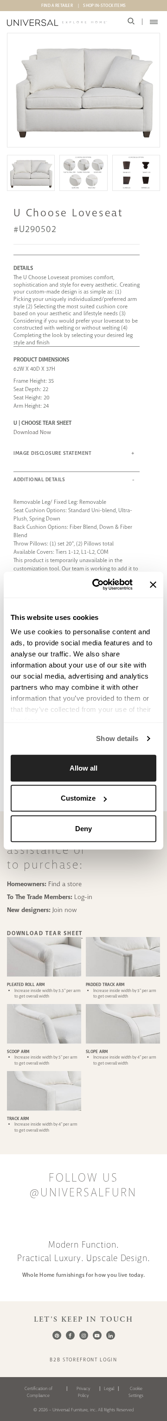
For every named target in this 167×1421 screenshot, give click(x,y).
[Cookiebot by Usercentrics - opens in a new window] (98, 585)
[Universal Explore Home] (57, 22)
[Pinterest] (56, 1335)
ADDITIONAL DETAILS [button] (39, 479)
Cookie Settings (135, 1391)
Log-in (83, 897)
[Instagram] (83, 1335)
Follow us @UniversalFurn (83, 1185)
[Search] (131, 22)
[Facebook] (70, 1335)
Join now (64, 910)
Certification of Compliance (38, 1391)
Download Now (32, 432)
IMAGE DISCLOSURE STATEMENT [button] (52, 453)
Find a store (65, 884)
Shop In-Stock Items (104, 5)
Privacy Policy (83, 1391)
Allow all (83, 768)
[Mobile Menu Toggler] (154, 21)
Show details (117, 738)
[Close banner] (153, 585)
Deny (83, 828)
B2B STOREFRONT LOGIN (83, 1359)
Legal (109, 1388)
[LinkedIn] (110, 1335)
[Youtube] (97, 1335)
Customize (78, 798)
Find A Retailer (57, 5)
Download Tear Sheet (45, 933)
